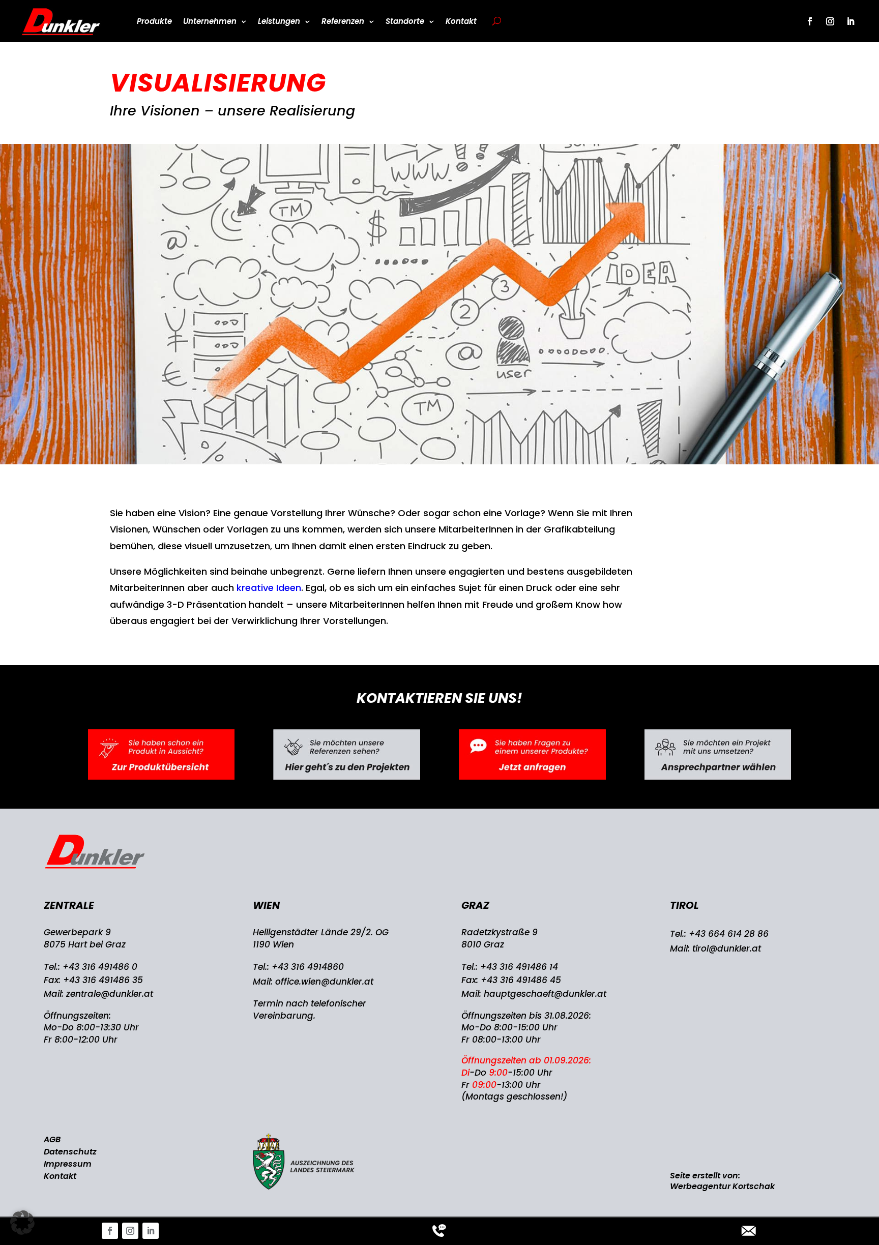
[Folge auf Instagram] (130, 1231)
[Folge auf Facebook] (110, 1231)
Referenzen (342, 21)
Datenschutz (70, 1152)
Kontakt (461, 21)
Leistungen (279, 21)
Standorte (405, 21)
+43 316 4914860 (308, 967)
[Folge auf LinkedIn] (150, 1231)
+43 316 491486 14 (519, 967)
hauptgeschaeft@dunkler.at (545, 994)
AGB (52, 1139)
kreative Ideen (269, 587)
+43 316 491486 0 (100, 967)
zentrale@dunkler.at (109, 994)
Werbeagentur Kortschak (722, 1186)
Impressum (68, 1164)
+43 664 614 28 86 (729, 934)
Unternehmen (210, 21)
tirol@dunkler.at (726, 948)
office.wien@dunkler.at (324, 981)
